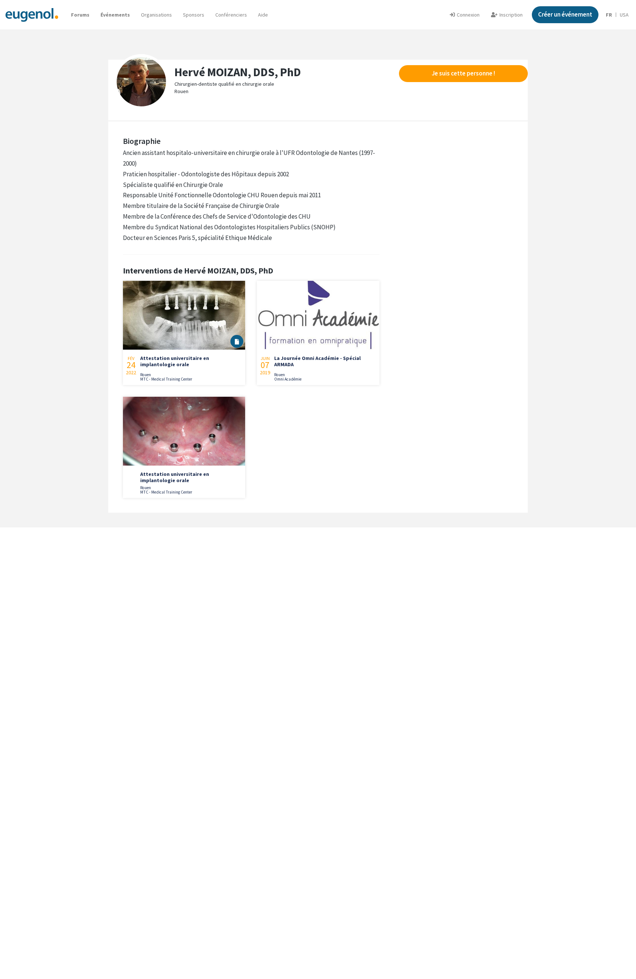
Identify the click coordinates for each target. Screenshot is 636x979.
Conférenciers (231, 14)
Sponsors (193, 14)
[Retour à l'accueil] (32, 14)
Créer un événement (565, 14)
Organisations (156, 14)
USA (624, 14)
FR (609, 14)
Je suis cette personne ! (463, 73)
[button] (263, 15)
